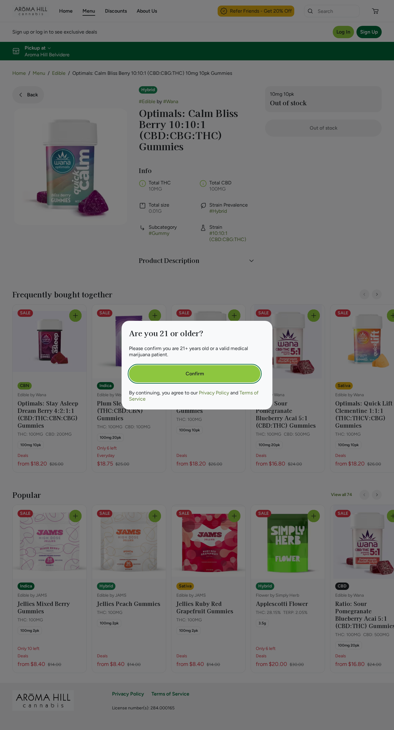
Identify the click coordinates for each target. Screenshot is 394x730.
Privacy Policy (214, 393)
